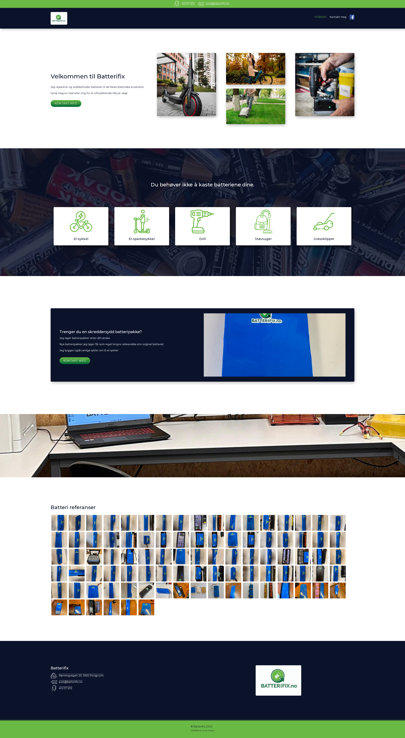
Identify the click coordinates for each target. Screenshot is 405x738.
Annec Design (208, 730)
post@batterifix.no (217, 3)
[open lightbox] (59, 523)
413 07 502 (188, 3)
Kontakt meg (338, 16)
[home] (81, 18)
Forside (321, 16)
